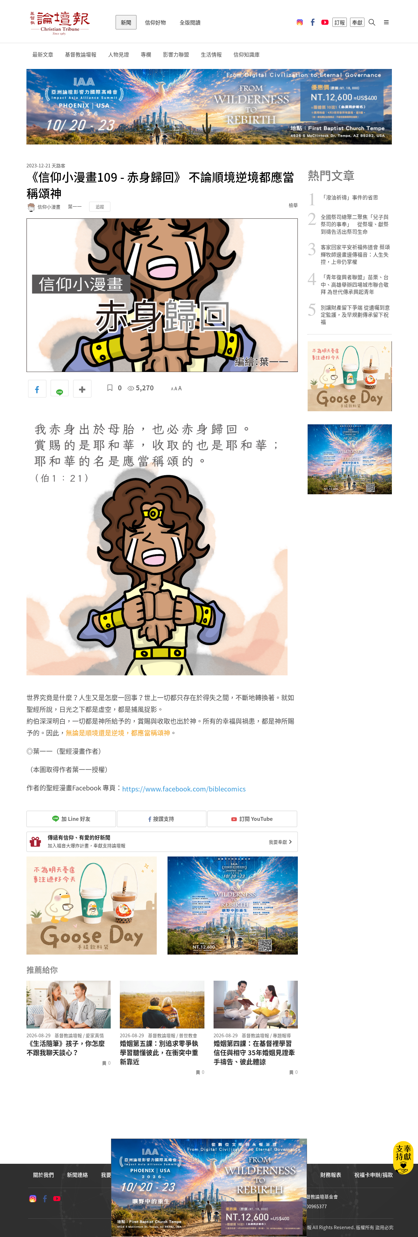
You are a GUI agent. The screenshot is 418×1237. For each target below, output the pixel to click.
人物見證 (118, 54)
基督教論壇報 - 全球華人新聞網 (59, 22)
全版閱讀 (190, 22)
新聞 (126, 22)
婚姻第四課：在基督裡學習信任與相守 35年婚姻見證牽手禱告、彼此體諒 (254, 1052)
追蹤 (100, 206)
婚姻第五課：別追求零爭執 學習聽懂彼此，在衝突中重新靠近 (159, 1052)
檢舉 (293, 205)
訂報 (339, 22)
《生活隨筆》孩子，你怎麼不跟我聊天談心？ (65, 1048)
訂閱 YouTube (256, 818)
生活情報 (211, 54)
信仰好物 (155, 22)
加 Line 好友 (75, 818)
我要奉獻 (278, 842)
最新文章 (42, 54)
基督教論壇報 (80, 54)
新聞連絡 (77, 1174)
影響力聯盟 (176, 54)
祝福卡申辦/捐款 (373, 1174)
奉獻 (357, 22)
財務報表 (330, 1174)
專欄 (146, 54)
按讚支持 (163, 818)
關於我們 (43, 1174)
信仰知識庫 (246, 54)
